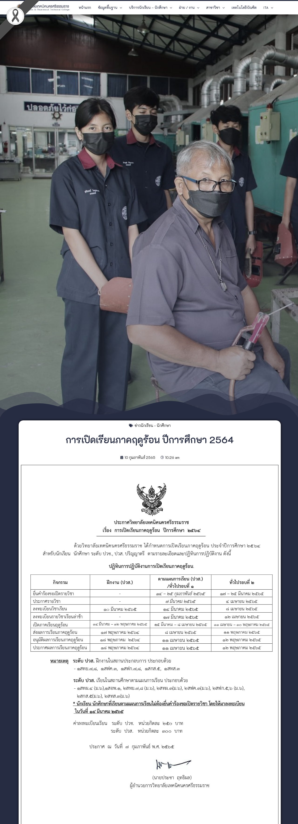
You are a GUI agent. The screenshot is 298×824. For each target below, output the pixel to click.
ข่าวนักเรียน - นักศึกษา (153, 425)
